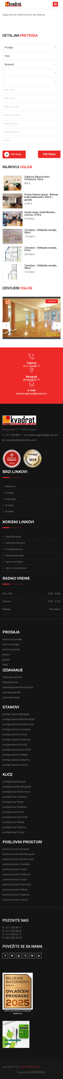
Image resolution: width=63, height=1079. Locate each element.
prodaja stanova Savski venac (18, 724)
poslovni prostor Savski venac (18, 859)
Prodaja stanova (14, 549)
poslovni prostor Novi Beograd (18, 854)
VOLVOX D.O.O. (37, 1072)
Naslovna (10, 486)
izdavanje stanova (12, 677)
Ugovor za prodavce (16, 568)
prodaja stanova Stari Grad (17, 749)
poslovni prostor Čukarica (16, 894)
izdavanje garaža (12, 692)
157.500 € (29, 272)
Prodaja (9, 492)
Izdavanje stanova (15, 542)
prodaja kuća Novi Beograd (17, 786)
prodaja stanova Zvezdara (16, 729)
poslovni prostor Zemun (15, 899)
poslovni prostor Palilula (15, 889)
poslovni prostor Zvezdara (16, 864)
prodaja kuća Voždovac (15, 807)
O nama (9, 505)
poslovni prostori (11, 649)
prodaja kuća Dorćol (13, 812)
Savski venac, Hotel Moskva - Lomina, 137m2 (40, 213)
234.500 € (29, 254)
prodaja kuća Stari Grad (15, 817)
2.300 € (28, 203)
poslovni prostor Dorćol (15, 879)
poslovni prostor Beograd (16, 849)
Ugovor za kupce (14, 561)
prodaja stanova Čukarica (16, 759)
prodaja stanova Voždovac (17, 739)
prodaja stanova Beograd (16, 714)
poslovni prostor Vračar (15, 869)
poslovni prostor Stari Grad (17, 884)
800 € (27, 183)
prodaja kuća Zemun (13, 832)
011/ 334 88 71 (14, 435)
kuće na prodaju (11, 644)
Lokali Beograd (13, 536)
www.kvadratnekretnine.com (21, 440)
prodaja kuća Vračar (13, 802)
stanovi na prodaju (12, 639)
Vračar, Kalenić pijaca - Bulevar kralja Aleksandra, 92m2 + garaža (41, 197)
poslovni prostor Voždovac (16, 874)
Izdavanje (10, 499)
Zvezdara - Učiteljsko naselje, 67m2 (40, 249)
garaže (6, 659)
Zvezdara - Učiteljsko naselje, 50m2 (40, 231)
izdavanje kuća (10, 682)
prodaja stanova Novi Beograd (18, 719)
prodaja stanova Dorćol (15, 744)
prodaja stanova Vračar (15, 734)
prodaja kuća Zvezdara (15, 796)
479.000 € (29, 218)
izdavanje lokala (11, 697)
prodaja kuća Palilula (13, 822)
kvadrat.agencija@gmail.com (31, 393)
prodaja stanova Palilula (15, 754)
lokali (5, 664)
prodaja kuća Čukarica (14, 827)
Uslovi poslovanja (14, 555)
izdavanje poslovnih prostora (18, 687)
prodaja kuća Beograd (14, 781)
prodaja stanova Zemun (15, 764)
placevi (6, 654)
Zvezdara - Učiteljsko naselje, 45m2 (40, 266)
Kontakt (9, 511)
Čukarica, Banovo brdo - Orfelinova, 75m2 (37, 178)
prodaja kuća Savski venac (16, 791)
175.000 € (29, 236)
